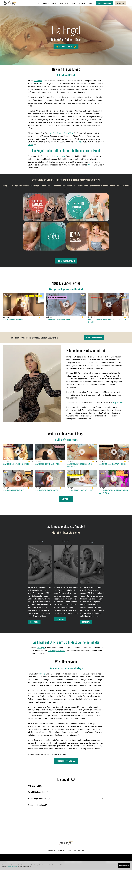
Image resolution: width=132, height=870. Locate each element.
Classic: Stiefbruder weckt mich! (47, 464)
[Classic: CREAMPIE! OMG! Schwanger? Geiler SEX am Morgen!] (108, 304)
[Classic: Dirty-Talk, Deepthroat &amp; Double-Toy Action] (114, 478)
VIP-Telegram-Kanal (56, 651)
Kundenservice (79, 851)
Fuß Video (68, 133)
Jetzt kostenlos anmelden (94, 337)
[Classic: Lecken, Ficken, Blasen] (50, 478)
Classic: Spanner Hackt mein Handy (80, 490)
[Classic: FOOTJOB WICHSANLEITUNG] (66, 304)
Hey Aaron (117, 402)
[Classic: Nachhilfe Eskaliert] (18, 478)
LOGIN (90, 3)
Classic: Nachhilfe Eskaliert (13, 490)
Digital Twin (120, 3)
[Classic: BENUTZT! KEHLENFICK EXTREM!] (18, 452)
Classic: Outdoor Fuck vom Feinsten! (112, 464)
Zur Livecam (60, 619)
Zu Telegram (86, 622)
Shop (80, 142)
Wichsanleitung (56, 133)
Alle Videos (66, 499)
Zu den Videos (34, 622)
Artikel (30, 145)
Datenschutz (62, 851)
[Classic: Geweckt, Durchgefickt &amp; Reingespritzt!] (82, 452)
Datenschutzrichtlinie (12, 866)
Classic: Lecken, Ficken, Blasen (46, 490)
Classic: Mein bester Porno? (13, 319)
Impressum (52, 851)
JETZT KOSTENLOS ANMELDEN (66, 261)
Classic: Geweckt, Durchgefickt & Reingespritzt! (79, 465)
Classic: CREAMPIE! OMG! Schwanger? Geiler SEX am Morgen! (107, 320)
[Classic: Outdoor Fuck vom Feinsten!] (114, 452)
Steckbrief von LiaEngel (66, 760)
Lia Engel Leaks (58, 156)
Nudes (90, 165)
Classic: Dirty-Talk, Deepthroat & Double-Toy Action (113, 491)
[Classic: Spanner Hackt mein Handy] (82, 478)
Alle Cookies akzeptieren (124, 865)
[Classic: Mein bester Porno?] (23, 304)
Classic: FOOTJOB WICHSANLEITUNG (58, 319)
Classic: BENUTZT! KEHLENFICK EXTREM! (16, 464)
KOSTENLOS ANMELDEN (104, 3)
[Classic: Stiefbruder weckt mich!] (50, 452)
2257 (70, 851)
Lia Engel (38, 81)
